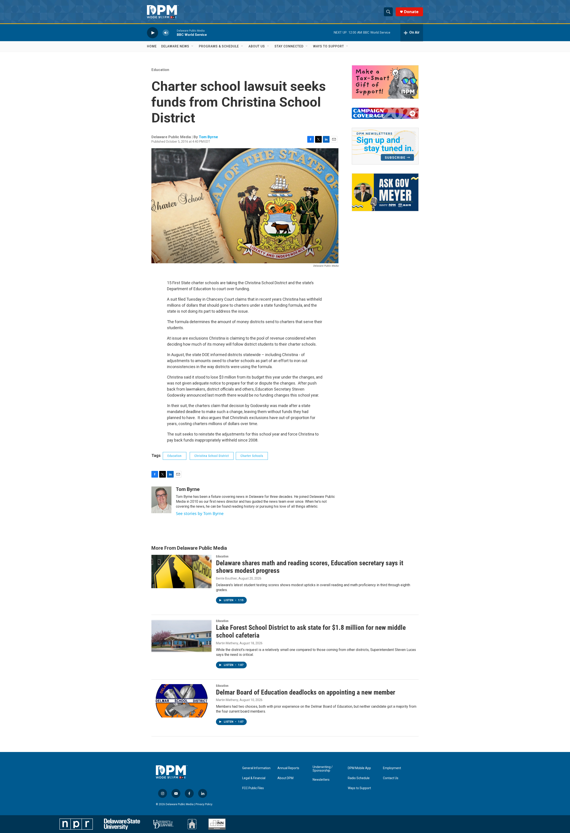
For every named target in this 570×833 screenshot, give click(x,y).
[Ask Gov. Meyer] (385, 192)
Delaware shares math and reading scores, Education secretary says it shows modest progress (309, 567)
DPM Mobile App (359, 768)
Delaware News (175, 46)
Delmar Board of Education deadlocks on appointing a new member (305, 692)
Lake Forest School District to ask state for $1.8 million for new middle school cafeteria (311, 631)
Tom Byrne (208, 137)
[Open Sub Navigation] (192, 46)
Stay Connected (289, 46)
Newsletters (321, 779)
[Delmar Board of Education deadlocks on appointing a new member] (181, 700)
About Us (256, 46)
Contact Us (390, 778)
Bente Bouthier (226, 578)
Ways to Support (328, 46)
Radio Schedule (359, 778)
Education (160, 69)
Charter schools (251, 456)
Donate (411, 11)
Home (152, 46)
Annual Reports (288, 768)
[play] (152, 32)
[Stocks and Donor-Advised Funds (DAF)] (385, 82)
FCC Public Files (253, 788)
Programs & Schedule (219, 46)
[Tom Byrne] (161, 499)
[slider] (173, 32)
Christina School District (211, 456)
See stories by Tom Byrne (200, 513)
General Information (256, 768)
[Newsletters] (385, 146)
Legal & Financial (253, 778)
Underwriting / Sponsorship (323, 768)
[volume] (166, 33)
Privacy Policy (203, 804)
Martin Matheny (227, 643)
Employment (392, 768)
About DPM (285, 778)
